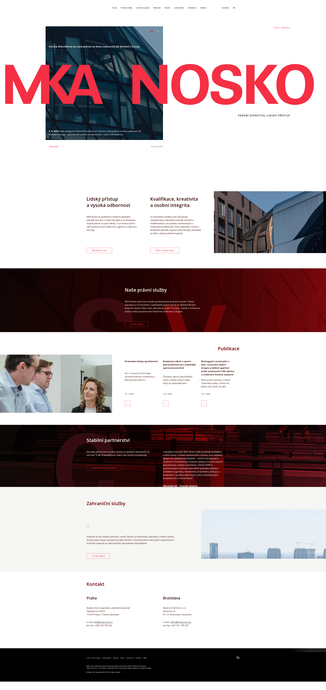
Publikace (192, 8)
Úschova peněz (143, 8)
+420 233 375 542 (103, 625)
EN (234, 8)
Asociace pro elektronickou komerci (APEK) (119, 666)
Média (203, 8)
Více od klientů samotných (104, 467)
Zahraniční (179, 8)
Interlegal (148, 668)
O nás (114, 8)
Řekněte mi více (99, 250)
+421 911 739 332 (179, 625)
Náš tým (157, 8)
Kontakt (225, 8)
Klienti (167, 8)
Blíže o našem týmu (165, 250)
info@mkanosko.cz (103, 622)
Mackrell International (139, 666)
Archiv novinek (157, 146)
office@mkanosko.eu (180, 622)
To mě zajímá (136, 324)
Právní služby (126, 8)
